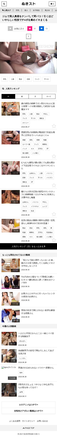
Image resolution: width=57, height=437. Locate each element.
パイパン (50, 173)
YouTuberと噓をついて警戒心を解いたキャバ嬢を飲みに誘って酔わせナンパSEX (38, 279)
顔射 (28, 79)
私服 (24, 232)
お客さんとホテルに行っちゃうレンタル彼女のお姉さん (38, 295)
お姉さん (32, 173)
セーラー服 (26, 144)
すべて (49, 96)
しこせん (22, 358)
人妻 (12, 79)
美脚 (38, 140)
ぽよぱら (22, 341)
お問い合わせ (42, 421)
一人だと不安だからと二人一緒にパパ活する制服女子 (36, 335)
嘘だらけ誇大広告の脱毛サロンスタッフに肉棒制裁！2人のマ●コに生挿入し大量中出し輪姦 (38, 194)
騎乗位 (45, 144)
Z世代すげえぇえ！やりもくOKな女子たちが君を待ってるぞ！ (36, 386)
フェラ (37, 79)
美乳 (31, 140)
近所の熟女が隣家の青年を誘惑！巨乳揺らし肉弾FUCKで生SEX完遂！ (38, 222)
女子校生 (36, 10)
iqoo (20, 372)
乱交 (32, 211)
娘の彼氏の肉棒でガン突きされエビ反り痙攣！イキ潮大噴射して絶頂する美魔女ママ (38, 106)
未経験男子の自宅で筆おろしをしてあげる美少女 (36, 352)
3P (47, 149)
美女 (31, 228)
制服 (45, 140)
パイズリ (50, 177)
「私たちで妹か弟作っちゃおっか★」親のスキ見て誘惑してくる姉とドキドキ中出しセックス (38, 263)
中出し (45, 114)
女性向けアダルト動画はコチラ (28, 410)
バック (24, 149)
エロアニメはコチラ (28, 404)
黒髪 (24, 140)
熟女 (20, 79)
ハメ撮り (36, 153)
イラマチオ (35, 206)
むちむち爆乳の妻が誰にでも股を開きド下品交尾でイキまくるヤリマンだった (38, 165)
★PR (21, 392)
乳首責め (50, 232)
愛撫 (24, 237)
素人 (26, 10)
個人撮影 (25, 153)
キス (32, 149)
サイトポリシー (28, 421)
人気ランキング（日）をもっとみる (28, 246)
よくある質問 (14, 421)
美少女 (47, 10)
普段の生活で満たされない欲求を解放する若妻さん (38, 312)
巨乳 (17, 10)
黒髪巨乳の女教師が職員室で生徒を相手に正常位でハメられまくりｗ (38, 134)
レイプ (45, 206)
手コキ (46, 79)
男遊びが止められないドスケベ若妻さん (36, 367)
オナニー (25, 123)
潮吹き (42, 118)
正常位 (40, 149)
